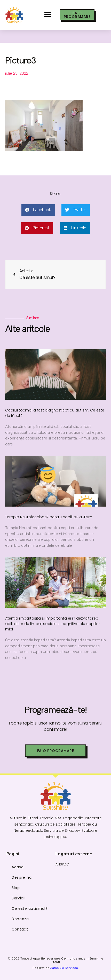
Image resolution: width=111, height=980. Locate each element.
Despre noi (22, 877)
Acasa (18, 867)
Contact (20, 929)
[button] (47, 15)
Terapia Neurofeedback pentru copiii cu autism (48, 517)
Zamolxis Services (64, 968)
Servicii (19, 898)
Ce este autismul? (30, 908)
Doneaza (20, 918)
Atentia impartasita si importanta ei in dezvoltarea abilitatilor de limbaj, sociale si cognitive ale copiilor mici (52, 624)
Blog (16, 887)
